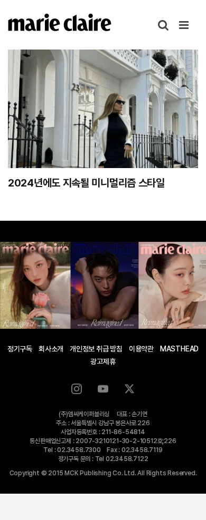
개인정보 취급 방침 (96, 349)
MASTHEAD (179, 349)
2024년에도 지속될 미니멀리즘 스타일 (86, 182)
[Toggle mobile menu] (184, 25)
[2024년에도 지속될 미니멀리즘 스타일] (103, 109)
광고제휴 (102, 361)
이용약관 (141, 349)
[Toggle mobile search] (163, 25)
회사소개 (51, 349)
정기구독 (19, 349)
